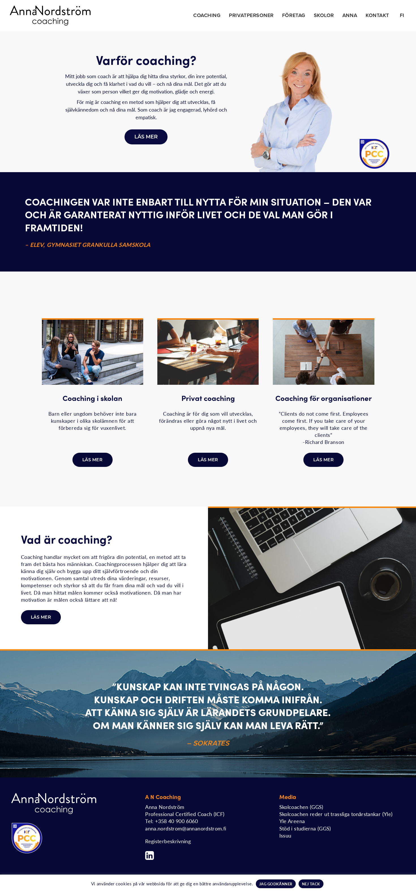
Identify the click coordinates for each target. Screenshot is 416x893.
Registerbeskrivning (168, 841)
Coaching (206, 15)
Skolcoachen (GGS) (301, 806)
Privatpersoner (251, 15)
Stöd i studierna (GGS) (305, 828)
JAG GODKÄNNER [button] (275, 883)
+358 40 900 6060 (176, 820)
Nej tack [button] (311, 883)
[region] (208, 101)
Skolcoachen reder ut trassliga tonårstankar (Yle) (336, 813)
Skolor (324, 15)
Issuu (285, 835)
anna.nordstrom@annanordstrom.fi (185, 828)
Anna (349, 15)
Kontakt (377, 15)
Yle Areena (292, 820)
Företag (293, 15)
